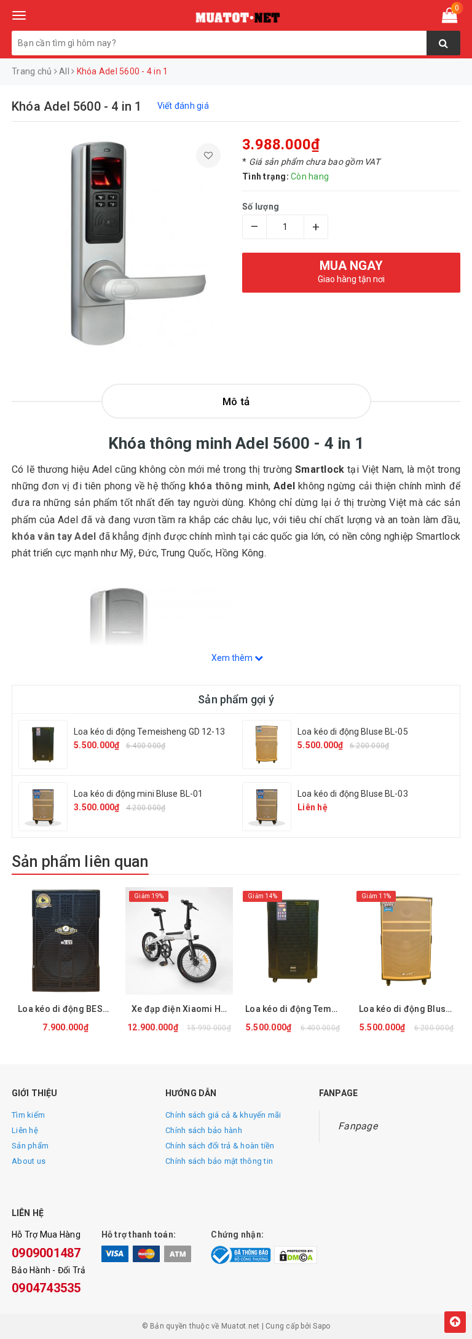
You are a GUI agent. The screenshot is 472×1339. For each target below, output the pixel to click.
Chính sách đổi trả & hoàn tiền (220, 1145)
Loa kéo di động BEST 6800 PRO (68, 1009)
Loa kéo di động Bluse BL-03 (352, 794)
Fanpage (357, 1126)
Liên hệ (25, 1130)
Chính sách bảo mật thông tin (219, 1161)
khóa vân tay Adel (54, 536)
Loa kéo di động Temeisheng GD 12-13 (149, 732)
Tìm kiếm (28, 1115)
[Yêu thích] (208, 155)
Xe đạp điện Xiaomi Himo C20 (182, 1009)
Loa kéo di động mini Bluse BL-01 (138, 794)
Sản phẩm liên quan (80, 862)
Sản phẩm (30, 1145)
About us (28, 1161)
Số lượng (260, 206)
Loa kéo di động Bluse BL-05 (352, 732)
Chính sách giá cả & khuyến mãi (223, 1115)
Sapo (321, 1326)
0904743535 (46, 1288)
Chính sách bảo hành (203, 1130)
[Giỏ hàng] (449, 18)
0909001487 (46, 1253)
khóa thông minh (229, 486)
